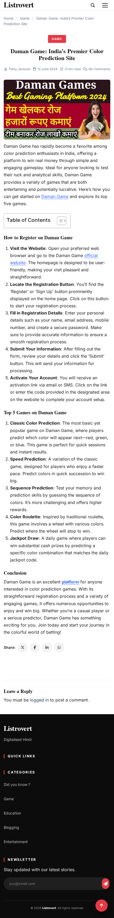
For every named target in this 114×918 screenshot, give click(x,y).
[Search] (92, 5)
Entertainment (16, 841)
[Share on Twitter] (22, 647)
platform (70, 581)
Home (9, 18)
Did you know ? (17, 784)
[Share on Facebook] (35, 647)
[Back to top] (101, 905)
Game (25, 18)
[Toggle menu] (105, 5)
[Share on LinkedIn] (47, 647)
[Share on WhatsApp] (59, 647)
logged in (39, 700)
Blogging (11, 827)
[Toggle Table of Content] (59, 220)
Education (12, 813)
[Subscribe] (105, 883)
